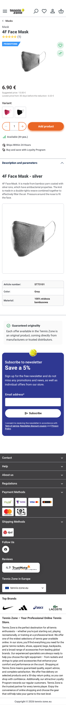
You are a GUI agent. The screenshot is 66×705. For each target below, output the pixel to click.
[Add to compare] (60, 53)
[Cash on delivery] (21, 512)
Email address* (14, 394)
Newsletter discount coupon (33, 426)
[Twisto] (21, 502)
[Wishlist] (44, 11)
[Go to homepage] (17, 11)
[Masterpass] (47, 502)
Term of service (12, 426)
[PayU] (8, 502)
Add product (46, 126)
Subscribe (35, 413)
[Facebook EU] (5, 549)
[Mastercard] (8, 512)
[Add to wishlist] (60, 45)
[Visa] (34, 502)
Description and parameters (19, 163)
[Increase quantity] (22, 126)
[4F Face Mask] (7, 112)
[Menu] (5, 11)
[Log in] (52, 11)
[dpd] (8, 532)
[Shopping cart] (61, 11)
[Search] (36, 11)
